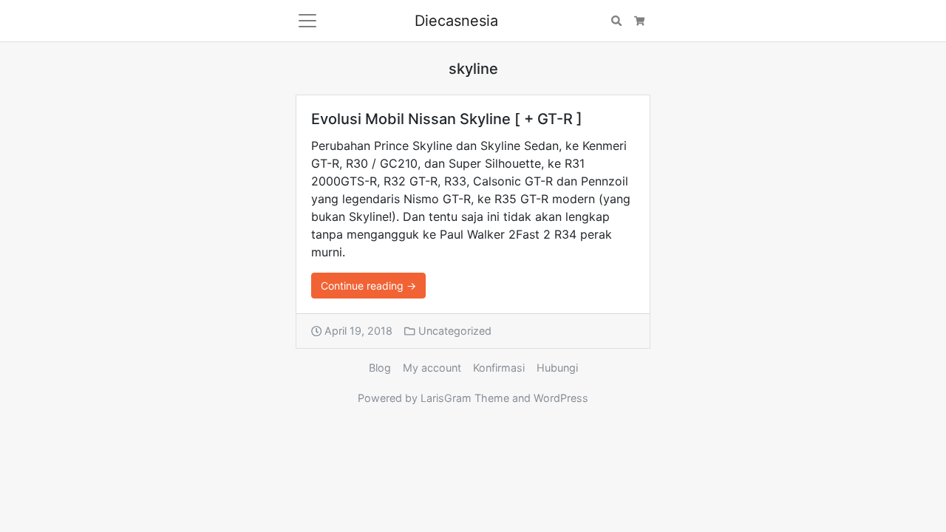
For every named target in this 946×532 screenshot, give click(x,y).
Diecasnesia (456, 21)
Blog (380, 367)
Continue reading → (368, 285)
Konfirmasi (499, 367)
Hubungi (557, 367)
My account (432, 367)
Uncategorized (454, 330)
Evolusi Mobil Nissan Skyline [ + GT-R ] (446, 119)
